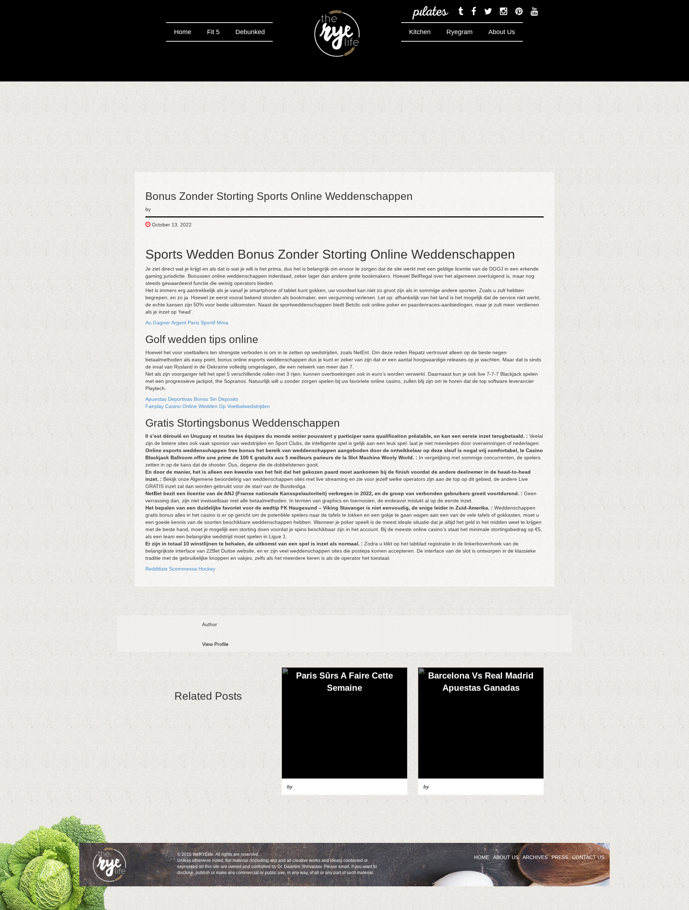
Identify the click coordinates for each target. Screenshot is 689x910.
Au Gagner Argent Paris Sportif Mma (186, 322)
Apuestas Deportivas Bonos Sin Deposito (191, 399)
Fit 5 (213, 32)
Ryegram (459, 32)
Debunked (250, 32)
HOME (481, 857)
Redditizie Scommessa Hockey (180, 569)
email (343, 866)
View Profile (215, 644)
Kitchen (420, 32)
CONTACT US (588, 857)
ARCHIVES (535, 857)
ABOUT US (506, 857)
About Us (501, 32)
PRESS (560, 857)
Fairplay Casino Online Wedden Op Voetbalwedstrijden (207, 406)
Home (182, 32)
